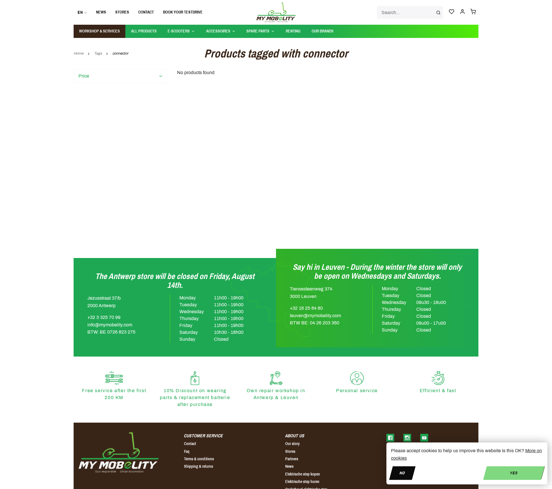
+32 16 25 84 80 (306, 308)
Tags (98, 53)
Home (78, 53)
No (402, 472)
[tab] (121, 76)
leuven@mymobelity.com (315, 315)
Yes (514, 472)
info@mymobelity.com (109, 324)
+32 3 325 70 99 (103, 317)
